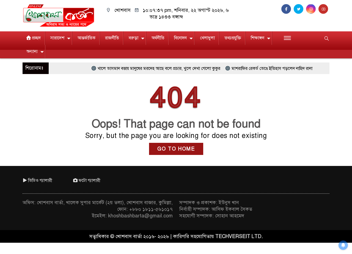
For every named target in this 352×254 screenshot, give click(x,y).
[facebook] (287, 9)
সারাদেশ (57, 38)
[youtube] (323, 9)
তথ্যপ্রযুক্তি (232, 38)
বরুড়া (133, 38)
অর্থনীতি (158, 38)
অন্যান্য (32, 51)
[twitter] (300, 9)
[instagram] (312, 9)
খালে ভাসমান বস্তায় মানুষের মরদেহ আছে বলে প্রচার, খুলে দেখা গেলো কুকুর (152, 68)
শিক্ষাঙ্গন (257, 38)
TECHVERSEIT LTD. (239, 236)
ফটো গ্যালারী (89, 180)
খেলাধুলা (207, 38)
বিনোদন (180, 38)
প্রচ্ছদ (36, 38)
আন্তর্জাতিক (86, 38)
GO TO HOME (176, 149)
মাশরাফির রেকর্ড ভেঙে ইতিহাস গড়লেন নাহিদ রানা (265, 68)
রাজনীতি (112, 38)
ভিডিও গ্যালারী (40, 180)
